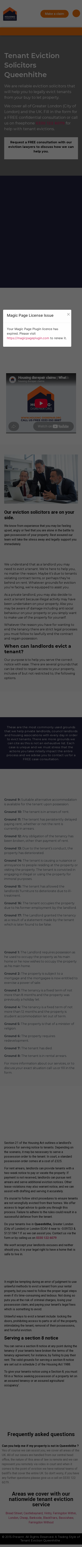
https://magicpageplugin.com (28, 338)
